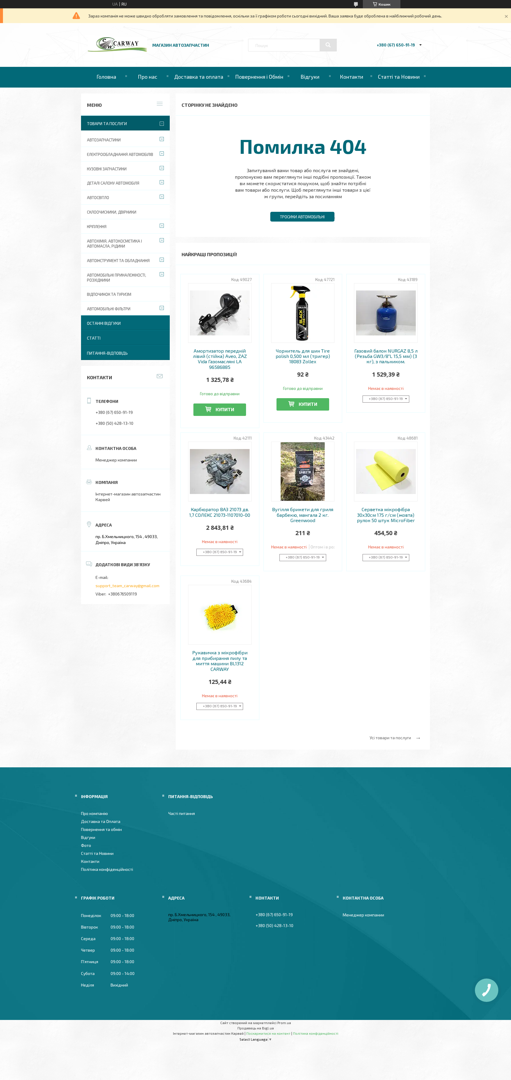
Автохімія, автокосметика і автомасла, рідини (114, 243)
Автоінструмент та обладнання (118, 260)
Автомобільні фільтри (108, 308)
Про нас (147, 76)
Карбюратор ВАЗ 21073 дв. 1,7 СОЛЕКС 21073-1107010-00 (219, 512)
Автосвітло (98, 197)
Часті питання (181, 813)
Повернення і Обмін (259, 76)
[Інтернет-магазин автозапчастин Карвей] (117, 50)
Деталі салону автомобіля (113, 183)
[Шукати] (328, 45)
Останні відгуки (104, 323)
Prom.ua (284, 1023)
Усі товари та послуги (390, 737)
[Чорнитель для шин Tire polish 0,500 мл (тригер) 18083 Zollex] (303, 313)
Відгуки (309, 76)
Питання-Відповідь (107, 353)
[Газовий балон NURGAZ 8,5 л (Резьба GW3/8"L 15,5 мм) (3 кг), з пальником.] (386, 313)
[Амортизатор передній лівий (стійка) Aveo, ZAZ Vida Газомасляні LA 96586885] (220, 313)
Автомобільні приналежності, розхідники (116, 277)
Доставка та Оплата (100, 821)
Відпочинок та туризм (109, 294)
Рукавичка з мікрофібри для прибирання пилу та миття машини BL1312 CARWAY (220, 660)
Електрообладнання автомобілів (120, 154)
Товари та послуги (107, 123)
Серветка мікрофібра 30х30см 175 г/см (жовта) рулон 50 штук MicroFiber (386, 515)
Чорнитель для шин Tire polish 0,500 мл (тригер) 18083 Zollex (303, 356)
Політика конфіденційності (107, 869)
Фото (86, 845)
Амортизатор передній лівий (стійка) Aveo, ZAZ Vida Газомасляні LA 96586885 (220, 359)
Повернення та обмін (101, 829)
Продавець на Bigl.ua (255, 1028)
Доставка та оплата (198, 76)
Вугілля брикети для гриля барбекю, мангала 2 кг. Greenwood (302, 515)
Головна (106, 76)
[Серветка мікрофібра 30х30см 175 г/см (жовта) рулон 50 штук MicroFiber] (386, 471)
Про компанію (94, 813)
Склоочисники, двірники (111, 212)
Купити (225, 409)
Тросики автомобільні (302, 216)
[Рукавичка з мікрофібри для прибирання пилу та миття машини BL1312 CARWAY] (220, 615)
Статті (94, 337)
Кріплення (96, 226)
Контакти (351, 76)
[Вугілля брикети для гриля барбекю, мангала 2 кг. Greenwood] (303, 471)
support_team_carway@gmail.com (127, 585)
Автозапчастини (104, 140)
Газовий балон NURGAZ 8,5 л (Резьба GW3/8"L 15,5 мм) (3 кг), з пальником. (386, 356)
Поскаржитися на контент (268, 1033)
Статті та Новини (399, 76)
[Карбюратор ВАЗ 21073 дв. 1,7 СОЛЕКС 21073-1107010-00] (220, 471)
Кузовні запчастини (107, 169)
